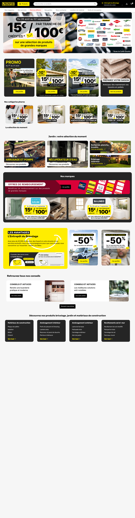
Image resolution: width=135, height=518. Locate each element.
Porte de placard (45, 327)
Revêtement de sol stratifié (113, 327)
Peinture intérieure (46, 335)
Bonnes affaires (35, 10)
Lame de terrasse (78, 327)
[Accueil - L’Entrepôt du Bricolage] (8, 4)
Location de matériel (77, 10)
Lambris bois (44, 329)
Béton (10, 332)
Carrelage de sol (109, 332)
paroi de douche (54, 332)
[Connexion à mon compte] (127, 4)
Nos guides (48, 10)
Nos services (22, 10)
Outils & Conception (94, 10)
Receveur (43, 332)
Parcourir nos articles (67, 306)
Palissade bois (77, 329)
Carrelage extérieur (78, 332)
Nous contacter (61, 10)
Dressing (56, 327)
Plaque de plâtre (13, 327)
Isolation (11, 329)
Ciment (10, 335)
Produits (25, 4)
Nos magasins (9, 10)
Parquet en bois (109, 329)
